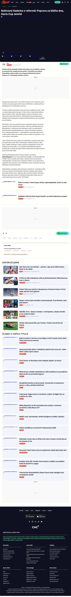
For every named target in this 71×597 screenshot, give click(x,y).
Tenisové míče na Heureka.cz (19, 254)
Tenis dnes (7, 254)
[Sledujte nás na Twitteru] (35, 522)
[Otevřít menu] (68, 2)
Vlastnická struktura (20, 592)
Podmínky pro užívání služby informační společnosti (34, 590)
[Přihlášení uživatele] (62, 2)
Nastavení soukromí (11, 592)
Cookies (62, 590)
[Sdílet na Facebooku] (3, 233)
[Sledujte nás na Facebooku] (29, 522)
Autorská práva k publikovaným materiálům (14, 590)
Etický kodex (47, 592)
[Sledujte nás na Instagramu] (32, 522)
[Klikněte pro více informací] (3, 52)
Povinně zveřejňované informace (57, 592)
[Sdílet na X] (6, 233)
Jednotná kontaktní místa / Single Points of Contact (34, 592)
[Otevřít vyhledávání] (65, 2)
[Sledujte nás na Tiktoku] (38, 522)
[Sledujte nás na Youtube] (41, 522)
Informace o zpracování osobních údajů (52, 590)
